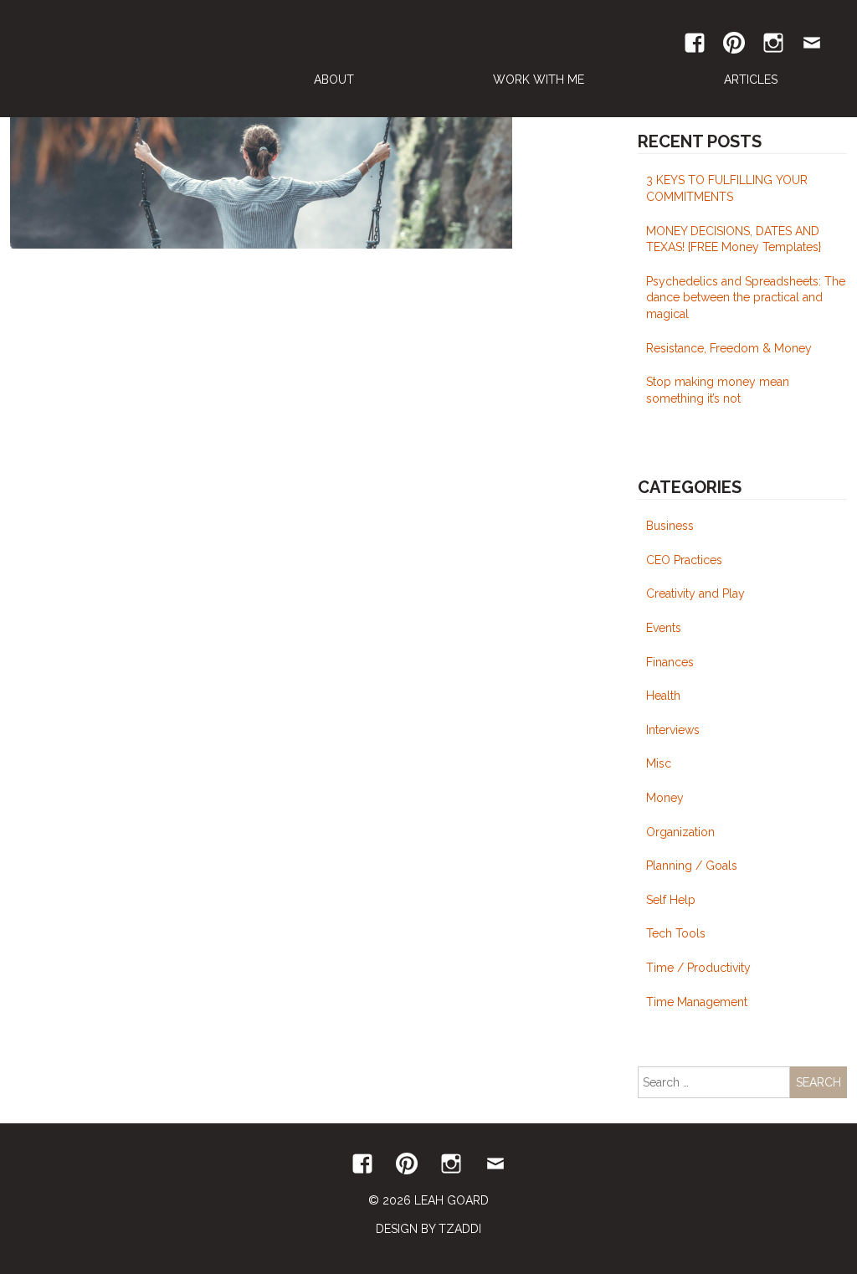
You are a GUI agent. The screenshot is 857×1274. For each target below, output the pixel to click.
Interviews (673, 730)
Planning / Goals (691, 865)
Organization (680, 832)
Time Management (696, 1002)
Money (665, 797)
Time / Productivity (698, 967)
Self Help (670, 900)
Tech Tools (676, 933)
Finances (670, 662)
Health (663, 695)
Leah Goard (122, 58)
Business (670, 525)
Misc (658, 763)
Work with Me (538, 79)
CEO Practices (684, 560)
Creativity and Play (695, 593)
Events (663, 627)
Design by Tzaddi (428, 1228)
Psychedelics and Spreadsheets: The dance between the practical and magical (745, 298)
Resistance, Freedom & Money (729, 348)
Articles (750, 79)
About (334, 79)
